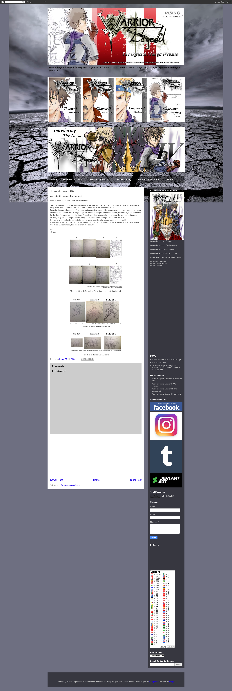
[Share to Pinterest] (92, 359)
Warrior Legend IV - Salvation (161, 241)
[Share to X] (87, 359)
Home (54, 180)
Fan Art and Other (159, 362)
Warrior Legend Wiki (100, 180)
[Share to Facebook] (89, 359)
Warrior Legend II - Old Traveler (162, 249)
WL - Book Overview (158, 261)
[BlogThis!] (84, 359)
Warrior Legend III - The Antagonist (163, 245)
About (169, 180)
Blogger (172, 682)
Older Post (136, 480)
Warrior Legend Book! (149, 180)
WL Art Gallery (124, 180)
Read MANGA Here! (73, 180)
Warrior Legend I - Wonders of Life (163, 253)
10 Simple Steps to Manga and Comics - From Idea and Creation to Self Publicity (166, 368)
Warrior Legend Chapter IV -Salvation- (167, 394)
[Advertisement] (96, 456)
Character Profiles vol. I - (160, 257)
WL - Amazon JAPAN (158, 263)
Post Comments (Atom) (70, 485)
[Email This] (82, 359)
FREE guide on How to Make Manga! (166, 360)
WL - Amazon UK (157, 265)
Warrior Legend (175, 257)
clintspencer (153, 682)
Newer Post (56, 480)
